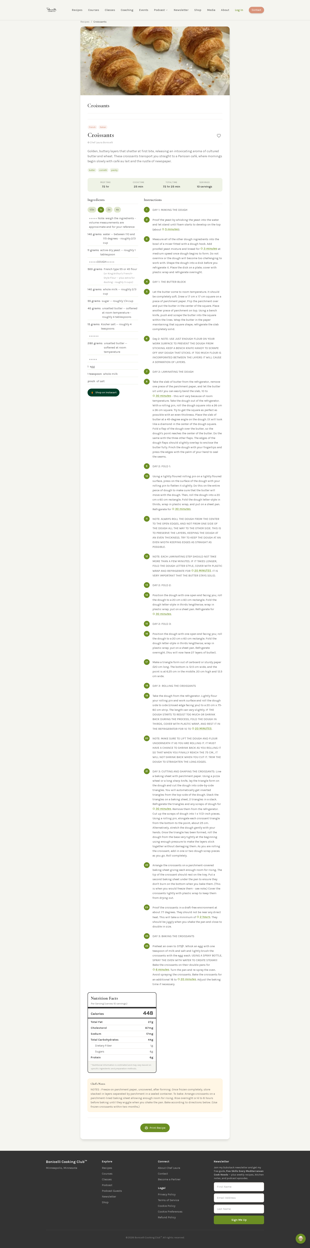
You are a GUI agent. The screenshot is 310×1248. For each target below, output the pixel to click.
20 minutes (188, 979)
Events (143, 10)
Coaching (127, 10)
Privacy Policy (166, 1194)
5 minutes (172, 229)
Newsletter (181, 10)
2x (109, 209)
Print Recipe (157, 1127)
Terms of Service (168, 1200)
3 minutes (210, 248)
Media (211, 10)
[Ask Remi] (301, 1239)
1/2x (92, 209)
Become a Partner (169, 1179)
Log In (239, 10)
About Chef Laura (169, 1168)
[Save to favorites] (218, 135)
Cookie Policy (166, 1206)
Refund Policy (167, 1217)
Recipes (77, 10)
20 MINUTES (202, 570)
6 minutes (162, 969)
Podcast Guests (112, 1190)
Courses (93, 10)
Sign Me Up (239, 1219)
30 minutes (163, 395)
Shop (197, 10)
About (225, 10)
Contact (256, 9)
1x (101, 209)
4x (117, 209)
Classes (110, 10)
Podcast (159, 10)
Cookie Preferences (170, 1211)
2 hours (205, 916)
